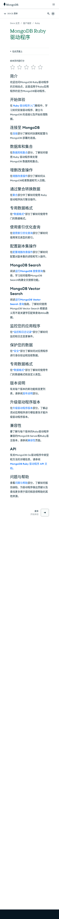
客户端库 (27, 23)
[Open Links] (53, 4)
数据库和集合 (20, 152)
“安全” (16, 351)
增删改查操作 (20, 176)
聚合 (15, 195)
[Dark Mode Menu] (53, 13)
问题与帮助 (21, 482)
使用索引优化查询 (23, 233)
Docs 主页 (15, 23)
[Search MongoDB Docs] (48, 13)
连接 (15, 133)
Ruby (37, 23)
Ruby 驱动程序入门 (24, 105)
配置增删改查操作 (23, 252)
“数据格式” (19, 214)
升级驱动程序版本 (23, 408)
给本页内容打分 (17, 60)
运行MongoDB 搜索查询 (29, 271)
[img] (12, 67)
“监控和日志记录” (23, 331)
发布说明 (28, 393)
